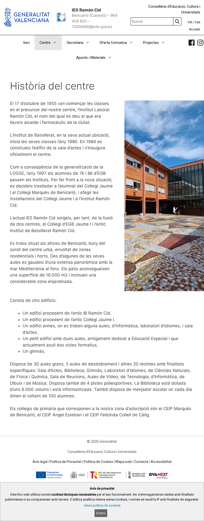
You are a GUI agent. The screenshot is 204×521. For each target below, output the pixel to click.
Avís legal (40, 462)
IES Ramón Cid (86, 9)
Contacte (141, 462)
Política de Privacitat (66, 462)
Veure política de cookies (102, 505)
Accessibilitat (161, 462)
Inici (26, 42)
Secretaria (75, 42)
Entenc (101, 513)
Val (190, 22)
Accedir (194, 29)
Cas (197, 22)
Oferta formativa (113, 42)
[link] (191, 42)
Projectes (151, 42)
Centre (45, 42)
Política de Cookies (98, 462)
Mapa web (123, 462)
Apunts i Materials (90, 57)
